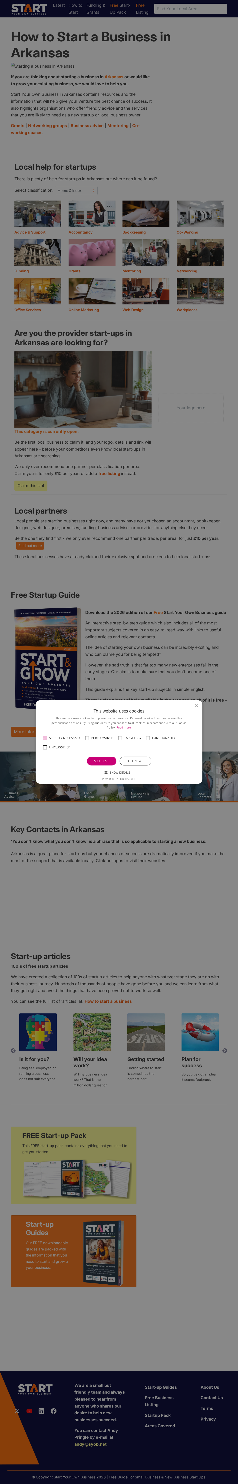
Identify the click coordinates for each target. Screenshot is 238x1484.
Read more (123, 727)
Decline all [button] (135, 761)
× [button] (196, 706)
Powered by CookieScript (119, 779)
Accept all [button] (101, 761)
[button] (45, 738)
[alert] (119, 742)
